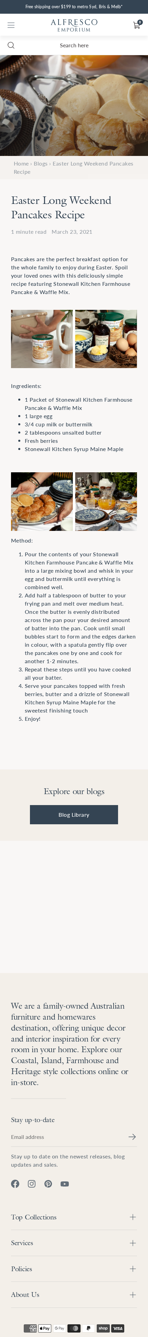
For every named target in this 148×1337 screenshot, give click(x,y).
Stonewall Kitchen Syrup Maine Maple (74, 449)
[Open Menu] (11, 25)
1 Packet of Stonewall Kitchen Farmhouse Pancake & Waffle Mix (79, 404)
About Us (25, 1294)
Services (22, 1242)
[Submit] (132, 1137)
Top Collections (33, 1217)
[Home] (74, 25)
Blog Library (74, 814)
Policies (21, 1268)
